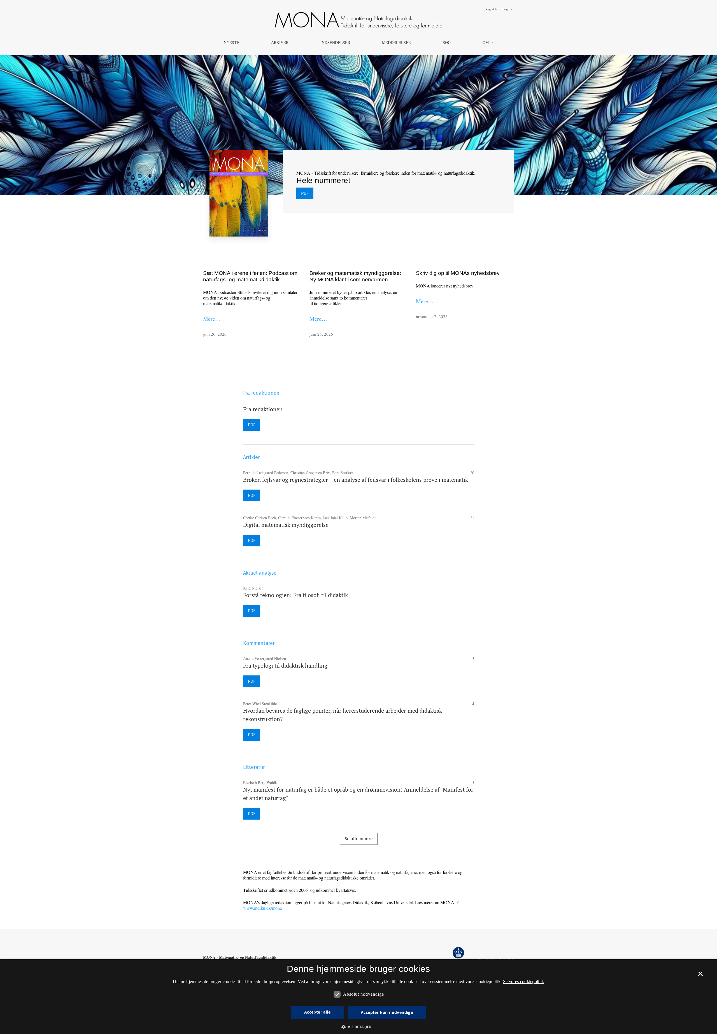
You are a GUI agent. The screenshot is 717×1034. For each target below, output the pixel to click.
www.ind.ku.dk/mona (262, 908)
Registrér (491, 9)
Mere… (212, 318)
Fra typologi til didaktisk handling (285, 665)
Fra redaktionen (263, 409)
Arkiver (279, 42)
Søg (447, 42)
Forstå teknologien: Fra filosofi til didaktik (295, 595)
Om (486, 42)
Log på (507, 9)
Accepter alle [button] (317, 1012)
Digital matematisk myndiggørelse (286, 524)
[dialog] (358, 996)
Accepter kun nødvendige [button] (387, 1012)
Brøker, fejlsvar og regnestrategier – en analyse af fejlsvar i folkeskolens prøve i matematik (355, 479)
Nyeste (231, 42)
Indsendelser (335, 42)
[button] (358, 1026)
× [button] (700, 976)
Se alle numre (358, 838)
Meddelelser (396, 42)
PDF (305, 193)
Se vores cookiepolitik (523, 981)
